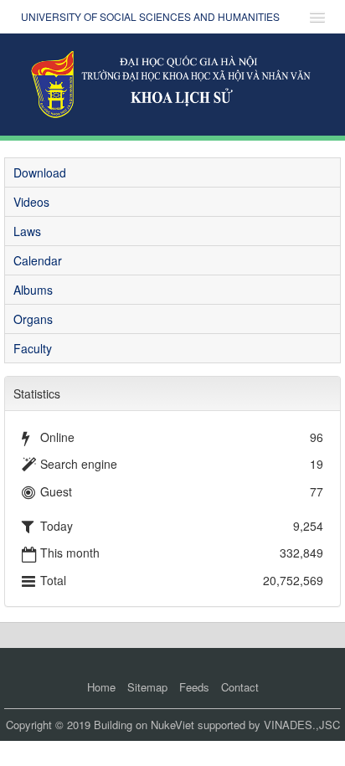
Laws (27, 231)
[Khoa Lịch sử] (173, 83)
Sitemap (147, 687)
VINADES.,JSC (302, 725)
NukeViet (172, 725)
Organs (33, 319)
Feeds (194, 687)
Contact (240, 687)
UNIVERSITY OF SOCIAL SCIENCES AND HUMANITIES (150, 16)
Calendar (37, 260)
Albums (33, 289)
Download (39, 172)
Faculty (32, 348)
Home (101, 687)
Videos (31, 201)
